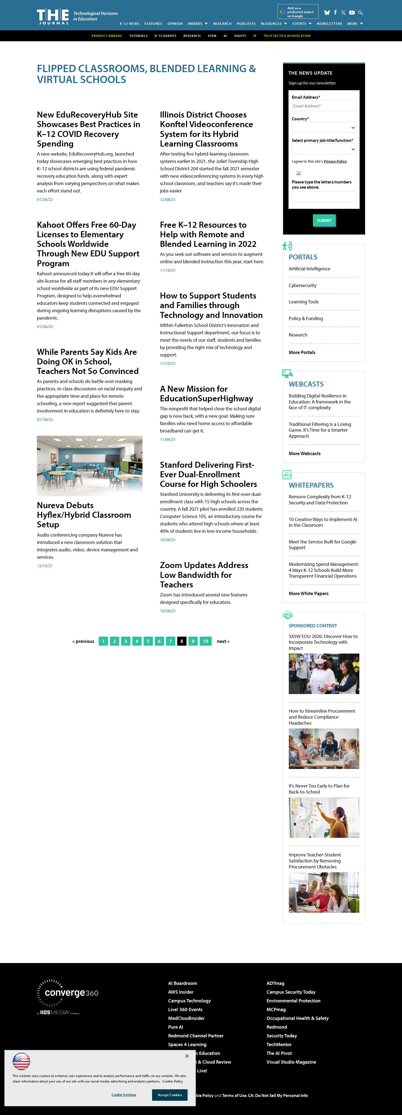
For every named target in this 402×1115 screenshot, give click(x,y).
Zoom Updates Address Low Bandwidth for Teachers (204, 574)
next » (223, 641)
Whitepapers (311, 485)
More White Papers (309, 593)
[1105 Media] (70, 1042)
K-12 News (129, 23)
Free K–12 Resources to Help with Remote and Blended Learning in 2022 (208, 234)
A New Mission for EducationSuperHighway (206, 393)
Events (300, 23)
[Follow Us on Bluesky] (327, 12)
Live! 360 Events (185, 1009)
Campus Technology (189, 1000)
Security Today (282, 1035)
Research (222, 23)
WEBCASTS (306, 383)
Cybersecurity (302, 285)
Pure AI (175, 1027)
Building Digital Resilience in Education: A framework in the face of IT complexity (320, 402)
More (353, 23)
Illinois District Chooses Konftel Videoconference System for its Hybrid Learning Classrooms (206, 129)
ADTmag (275, 983)
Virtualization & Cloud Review (199, 1062)
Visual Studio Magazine (291, 1062)
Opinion (175, 23)
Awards (195, 23)
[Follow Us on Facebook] (335, 12)
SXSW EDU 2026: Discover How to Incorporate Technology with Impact (323, 642)
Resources (271, 23)
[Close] (187, 1056)
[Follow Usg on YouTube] (352, 12)
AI (225, 36)
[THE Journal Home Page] (77, 16)
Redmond (277, 1027)
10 (205, 641)
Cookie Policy (201, 1095)
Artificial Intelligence (309, 268)
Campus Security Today (291, 992)
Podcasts (246, 23)
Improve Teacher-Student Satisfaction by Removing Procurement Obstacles (315, 861)
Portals (303, 256)
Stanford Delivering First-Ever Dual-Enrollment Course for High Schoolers (208, 474)
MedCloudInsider (186, 1018)
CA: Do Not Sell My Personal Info (278, 1095)
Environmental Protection (294, 1000)
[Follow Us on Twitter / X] (343, 12)
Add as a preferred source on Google (300, 12)
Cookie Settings (124, 1094)
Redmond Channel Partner (195, 1035)
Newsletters (329, 23)
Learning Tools (304, 301)
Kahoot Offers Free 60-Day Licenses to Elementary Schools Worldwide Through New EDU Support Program (88, 243)
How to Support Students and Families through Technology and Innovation (211, 305)
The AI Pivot (279, 1053)
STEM (212, 36)
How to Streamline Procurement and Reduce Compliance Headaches (322, 717)
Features (153, 23)
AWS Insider (180, 992)
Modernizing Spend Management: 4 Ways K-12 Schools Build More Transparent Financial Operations (324, 570)
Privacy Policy (335, 161)
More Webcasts (305, 453)
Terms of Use (234, 1095)
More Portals (302, 352)
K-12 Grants (165, 36)
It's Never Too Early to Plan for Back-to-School (319, 789)
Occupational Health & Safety (298, 1018)
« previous (83, 641)
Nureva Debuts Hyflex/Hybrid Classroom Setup (84, 514)
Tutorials (138, 36)
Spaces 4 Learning (187, 1044)
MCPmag (276, 1009)
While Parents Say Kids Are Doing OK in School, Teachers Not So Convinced (88, 361)
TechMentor (279, 1044)
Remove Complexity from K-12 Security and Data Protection (320, 499)
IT (255, 36)
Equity (240, 36)
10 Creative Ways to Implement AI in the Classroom (323, 522)
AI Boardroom (182, 983)
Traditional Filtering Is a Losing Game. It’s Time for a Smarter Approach (320, 430)
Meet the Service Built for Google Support (322, 545)
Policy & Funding (306, 318)
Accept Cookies (170, 1095)
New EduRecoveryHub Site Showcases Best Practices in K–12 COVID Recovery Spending (88, 129)
